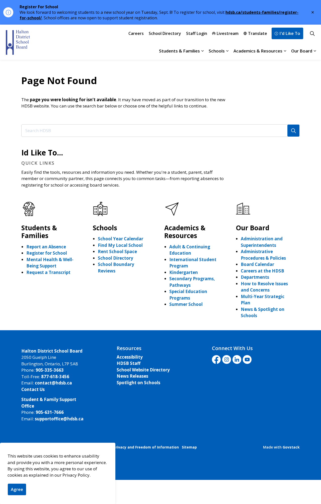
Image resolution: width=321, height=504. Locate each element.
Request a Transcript (48, 272)
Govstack (291, 447)
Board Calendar (257, 264)
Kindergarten (183, 272)
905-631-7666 (50, 412)
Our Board (301, 51)
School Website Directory (143, 370)
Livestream (227, 33)
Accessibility (130, 357)
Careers (136, 33)
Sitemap (189, 447)
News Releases (132, 376)
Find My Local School (120, 245)
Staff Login (196, 33)
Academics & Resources (257, 51)
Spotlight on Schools (138, 382)
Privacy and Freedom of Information (146, 447)
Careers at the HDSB (262, 271)
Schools (217, 51)
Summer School (186, 304)
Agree (17, 489)
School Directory (165, 33)
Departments (255, 277)
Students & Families (179, 51)
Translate (257, 33)
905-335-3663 (50, 370)
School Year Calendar (120, 239)
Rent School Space (117, 251)
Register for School (46, 253)
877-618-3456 (55, 376)
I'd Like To (289, 33)
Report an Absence (46, 247)
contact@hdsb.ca (53, 383)
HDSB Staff (128, 363)
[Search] (293, 130)
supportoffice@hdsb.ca (59, 419)
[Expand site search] (312, 33)
